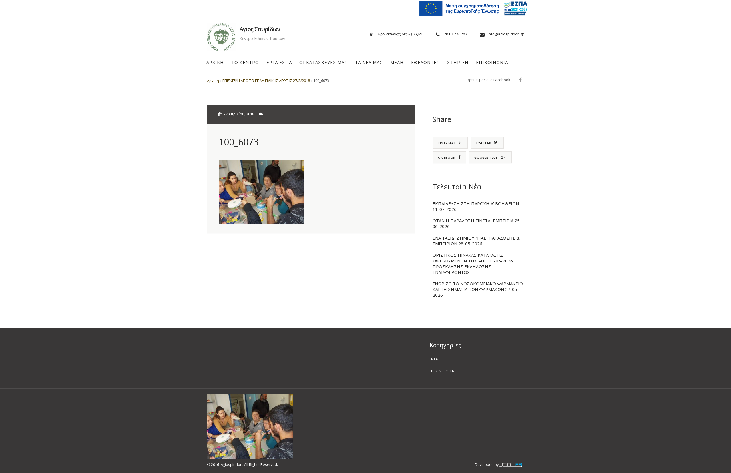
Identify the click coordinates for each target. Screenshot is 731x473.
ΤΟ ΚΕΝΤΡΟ (245, 62)
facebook (446, 157)
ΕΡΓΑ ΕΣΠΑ (279, 62)
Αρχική (213, 80)
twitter (483, 142)
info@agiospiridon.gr (506, 34)
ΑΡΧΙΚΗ (215, 62)
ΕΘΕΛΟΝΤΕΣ (425, 62)
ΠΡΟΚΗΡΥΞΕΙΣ (443, 370)
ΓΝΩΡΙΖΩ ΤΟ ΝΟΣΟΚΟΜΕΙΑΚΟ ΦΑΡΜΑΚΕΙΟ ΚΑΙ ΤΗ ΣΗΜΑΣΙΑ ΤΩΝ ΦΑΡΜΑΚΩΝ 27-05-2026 (478, 289)
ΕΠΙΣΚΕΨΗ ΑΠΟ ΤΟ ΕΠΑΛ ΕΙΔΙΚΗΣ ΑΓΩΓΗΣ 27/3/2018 (266, 80)
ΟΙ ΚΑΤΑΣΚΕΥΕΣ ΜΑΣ (323, 62)
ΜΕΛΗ (397, 62)
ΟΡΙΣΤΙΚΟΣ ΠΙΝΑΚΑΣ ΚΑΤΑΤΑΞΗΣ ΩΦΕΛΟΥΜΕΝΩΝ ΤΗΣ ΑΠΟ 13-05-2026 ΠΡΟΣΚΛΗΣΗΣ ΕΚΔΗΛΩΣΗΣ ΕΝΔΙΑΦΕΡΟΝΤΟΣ (473, 263)
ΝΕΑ (434, 359)
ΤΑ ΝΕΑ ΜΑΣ (369, 62)
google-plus (486, 157)
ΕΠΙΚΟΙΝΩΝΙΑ (492, 62)
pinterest (447, 142)
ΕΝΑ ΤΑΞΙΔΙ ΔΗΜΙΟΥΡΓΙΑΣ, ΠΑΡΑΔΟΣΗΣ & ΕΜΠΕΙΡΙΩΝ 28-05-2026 (476, 240)
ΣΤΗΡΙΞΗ (458, 62)
